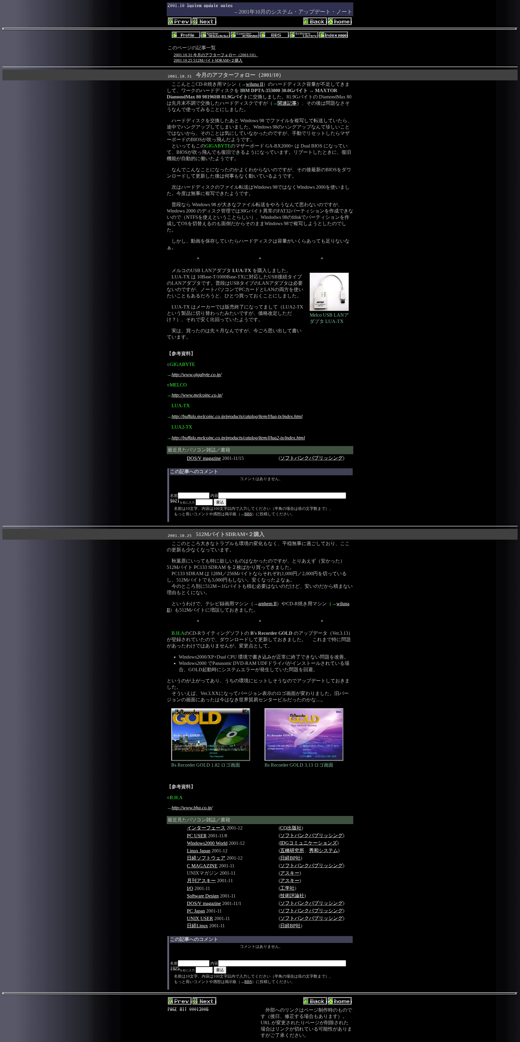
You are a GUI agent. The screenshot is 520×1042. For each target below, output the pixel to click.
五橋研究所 (292, 850)
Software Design (203, 895)
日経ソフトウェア (206, 858)
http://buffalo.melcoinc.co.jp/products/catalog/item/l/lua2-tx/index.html (238, 437)
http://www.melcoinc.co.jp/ (197, 395)
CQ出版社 (291, 827)
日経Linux (197, 925)
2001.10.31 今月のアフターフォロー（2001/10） (216, 55)
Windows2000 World (207, 843)
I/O (190, 888)
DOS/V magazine (204, 458)
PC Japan (196, 910)
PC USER (197, 835)
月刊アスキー (201, 880)
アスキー (289, 873)
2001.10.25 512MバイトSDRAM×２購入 (208, 60)
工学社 (287, 888)
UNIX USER (200, 918)
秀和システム (323, 850)
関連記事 (287, 103)
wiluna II (254, 84)
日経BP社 (290, 858)
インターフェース (206, 827)
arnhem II (267, 603)
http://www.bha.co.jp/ (192, 807)
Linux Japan (198, 850)
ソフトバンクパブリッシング (311, 458)
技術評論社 (292, 895)
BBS (248, 514)
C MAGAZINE (202, 865)
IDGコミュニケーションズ (308, 842)
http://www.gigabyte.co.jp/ (196, 374)
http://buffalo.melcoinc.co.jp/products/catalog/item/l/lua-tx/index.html (237, 416)
